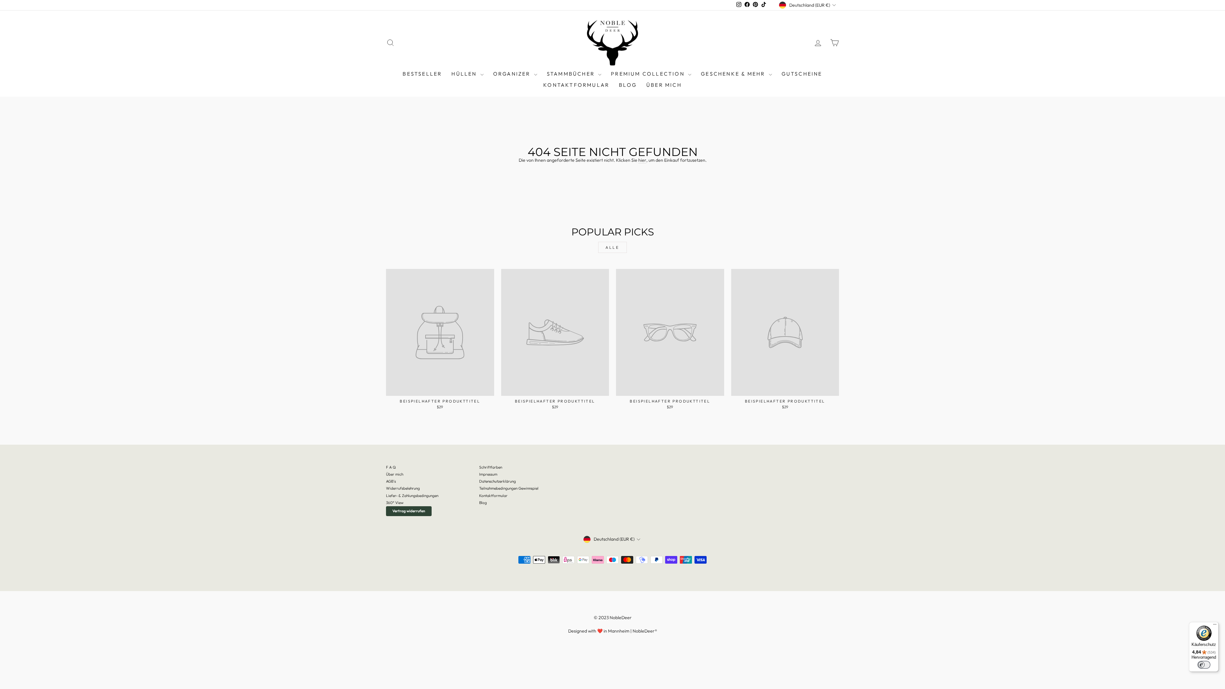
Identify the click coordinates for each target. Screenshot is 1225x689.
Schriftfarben (490, 467)
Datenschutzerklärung (497, 481)
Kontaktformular (576, 85)
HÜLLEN (465, 73)
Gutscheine (802, 73)
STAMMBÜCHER (572, 73)
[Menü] (1215, 626)
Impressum (488, 474)
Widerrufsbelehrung (403, 488)
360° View (395, 502)
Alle (612, 247)
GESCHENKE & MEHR (734, 73)
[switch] (1204, 665)
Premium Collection (649, 73)
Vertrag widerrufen (408, 510)
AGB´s (391, 481)
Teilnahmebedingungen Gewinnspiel (508, 488)
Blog (483, 502)
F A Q (391, 467)
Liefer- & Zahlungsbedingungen (412, 495)
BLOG (628, 85)
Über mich (664, 85)
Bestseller (422, 73)
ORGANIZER (512, 73)
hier (642, 160)
